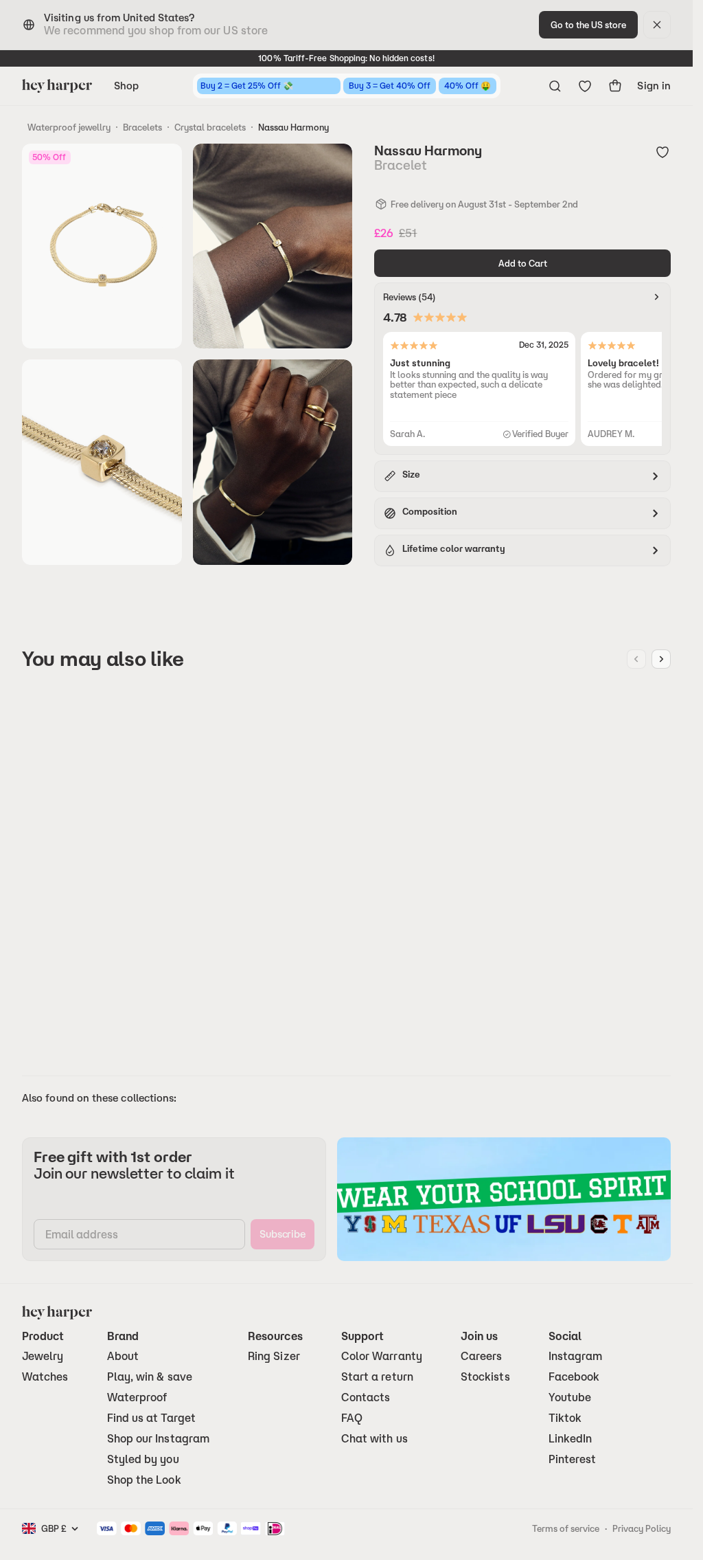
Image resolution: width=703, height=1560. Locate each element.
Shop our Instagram (158, 1439)
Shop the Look (144, 1480)
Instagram (576, 1356)
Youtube (570, 1397)
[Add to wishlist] (662, 152)
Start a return (377, 1377)
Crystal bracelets (210, 127)
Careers (482, 1356)
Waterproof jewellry (69, 127)
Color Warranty (381, 1356)
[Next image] (661, 659)
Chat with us (374, 1439)
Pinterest (573, 1459)
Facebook (574, 1377)
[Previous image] (636, 659)
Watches (45, 1377)
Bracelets (142, 127)
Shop (126, 85)
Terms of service (565, 1528)
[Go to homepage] (57, 86)
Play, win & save (149, 1377)
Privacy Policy (641, 1528)
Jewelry (43, 1356)
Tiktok (565, 1418)
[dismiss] (657, 24)
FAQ (351, 1418)
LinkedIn (570, 1439)
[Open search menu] (554, 86)
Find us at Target (151, 1418)
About (123, 1356)
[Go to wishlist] (585, 86)
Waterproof (137, 1397)
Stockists (485, 1377)
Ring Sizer (274, 1356)
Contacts (366, 1397)
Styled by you (143, 1459)
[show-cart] (615, 86)
